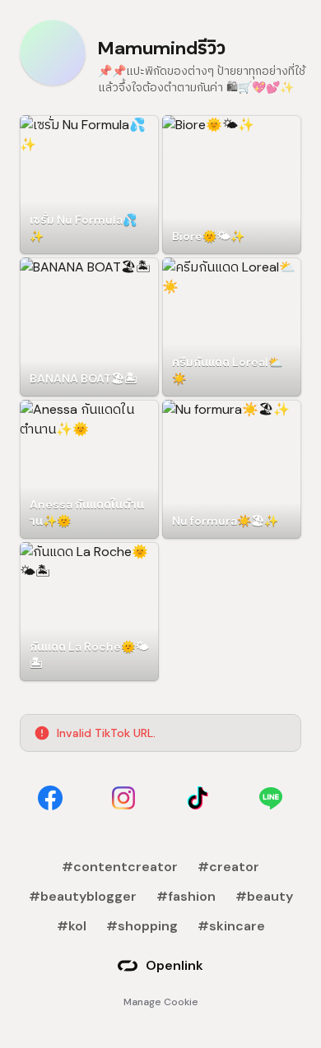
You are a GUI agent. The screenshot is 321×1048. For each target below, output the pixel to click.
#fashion (186, 896)
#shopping (142, 925)
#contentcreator (120, 866)
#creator (228, 866)
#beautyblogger (83, 896)
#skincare (231, 925)
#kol (71, 925)
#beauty (264, 896)
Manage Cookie (160, 1002)
